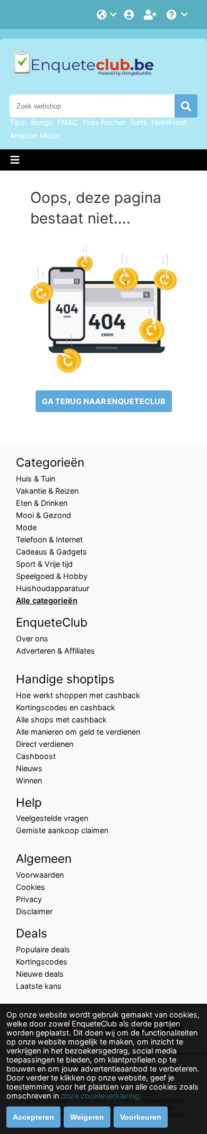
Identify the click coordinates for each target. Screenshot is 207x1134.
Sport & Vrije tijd (44, 563)
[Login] (130, 14)
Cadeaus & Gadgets (51, 551)
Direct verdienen (44, 743)
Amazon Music (35, 135)
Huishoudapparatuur (52, 588)
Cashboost (36, 756)
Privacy (29, 899)
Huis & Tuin (35, 478)
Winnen (29, 780)
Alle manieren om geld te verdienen (78, 731)
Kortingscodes (41, 961)
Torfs (138, 122)
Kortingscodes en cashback (65, 707)
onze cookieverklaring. (101, 1095)
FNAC (67, 122)
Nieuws (29, 768)
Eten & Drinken (41, 502)
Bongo (42, 122)
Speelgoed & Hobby (52, 576)
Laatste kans (39, 985)
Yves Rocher (103, 122)
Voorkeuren (140, 1117)
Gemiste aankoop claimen (62, 830)
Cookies (30, 886)
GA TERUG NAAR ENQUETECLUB (104, 401)
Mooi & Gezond (43, 515)
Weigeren (87, 1117)
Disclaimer (34, 911)
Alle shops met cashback (61, 719)
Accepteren (33, 1117)
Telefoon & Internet (49, 539)
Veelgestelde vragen (52, 818)
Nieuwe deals (40, 973)
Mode (26, 527)
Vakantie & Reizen (47, 490)
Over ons (32, 638)
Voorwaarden (40, 874)
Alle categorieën (46, 600)
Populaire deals (43, 949)
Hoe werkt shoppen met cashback (78, 695)
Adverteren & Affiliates (55, 650)
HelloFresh (169, 122)
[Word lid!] (151, 15)
